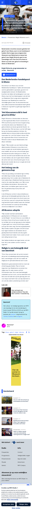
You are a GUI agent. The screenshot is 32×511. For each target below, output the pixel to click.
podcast (13, 314)
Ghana (7, 332)
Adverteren (21, 462)
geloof (12, 332)
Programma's (6, 455)
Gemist (4, 465)
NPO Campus (22, 465)
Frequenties (5, 452)
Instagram (19, 316)
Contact (20, 452)
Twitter (5, 316)
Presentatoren (6, 459)
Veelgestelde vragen (24, 455)
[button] (2, 2)
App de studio (22, 459)
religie (16, 332)
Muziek (4, 462)
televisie (21, 332)
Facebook (11, 316)
